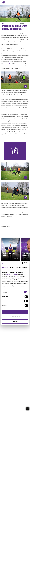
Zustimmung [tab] (5, 267)
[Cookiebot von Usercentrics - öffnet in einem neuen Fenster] (22, 263)
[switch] (26, 296)
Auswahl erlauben (15, 316)
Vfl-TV (8, 63)
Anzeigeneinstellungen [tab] (22, 267)
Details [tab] (12, 267)
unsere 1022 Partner (11, 274)
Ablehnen (15, 321)
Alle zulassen (15, 312)
